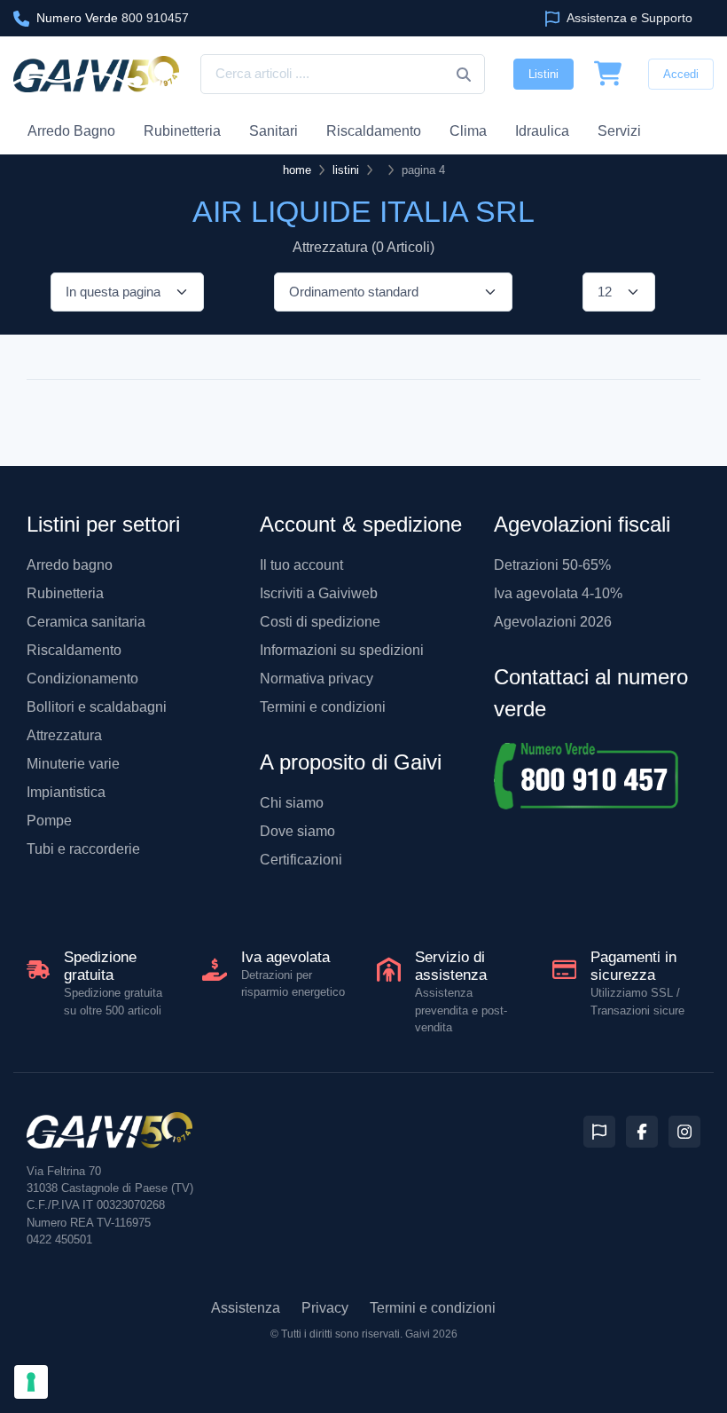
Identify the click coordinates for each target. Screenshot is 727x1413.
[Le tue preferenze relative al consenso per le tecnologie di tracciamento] (31, 1382)
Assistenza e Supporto (628, 18)
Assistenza (245, 1307)
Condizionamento (82, 678)
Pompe (49, 820)
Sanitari (273, 130)
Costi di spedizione (320, 621)
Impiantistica (66, 792)
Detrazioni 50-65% (552, 564)
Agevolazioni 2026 (553, 621)
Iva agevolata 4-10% (558, 593)
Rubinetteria (182, 130)
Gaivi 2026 (431, 1334)
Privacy (324, 1307)
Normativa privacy (316, 678)
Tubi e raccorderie (83, 848)
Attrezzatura (64, 735)
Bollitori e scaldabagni (97, 706)
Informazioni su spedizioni (342, 650)
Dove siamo (297, 831)
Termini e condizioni (323, 706)
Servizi (619, 130)
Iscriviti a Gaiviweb (319, 593)
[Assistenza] (599, 1132)
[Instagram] (684, 1132)
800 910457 (112, 18)
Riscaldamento (373, 130)
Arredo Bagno (71, 130)
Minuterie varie (73, 763)
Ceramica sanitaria (86, 621)
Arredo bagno (70, 564)
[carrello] (608, 74)
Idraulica (542, 130)
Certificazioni (301, 859)
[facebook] (642, 1132)
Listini (543, 74)
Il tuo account (301, 564)
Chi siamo (292, 802)
